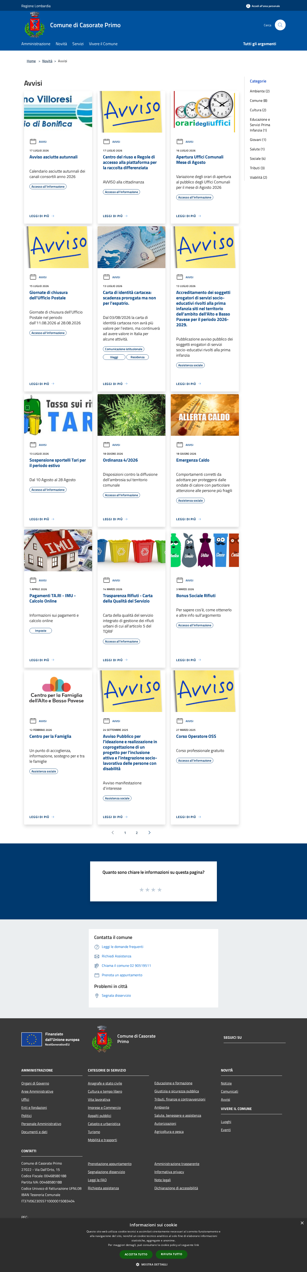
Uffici (25, 1099)
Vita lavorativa (99, 1099)
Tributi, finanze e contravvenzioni (179, 1099)
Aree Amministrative (37, 1091)
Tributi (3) (257, 168)
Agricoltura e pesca (169, 1131)
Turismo (94, 1131)
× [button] (302, 1223)
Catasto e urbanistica (104, 1123)
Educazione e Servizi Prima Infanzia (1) (260, 125)
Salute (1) (257, 149)
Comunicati (229, 1091)
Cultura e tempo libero (105, 1091)
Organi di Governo (35, 1083)
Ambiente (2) (259, 91)
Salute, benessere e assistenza (177, 1115)
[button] (153, 1264)
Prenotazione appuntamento (109, 1163)
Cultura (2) (258, 110)
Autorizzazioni (165, 1123)
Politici (26, 1115)
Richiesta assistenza (103, 1188)
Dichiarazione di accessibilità (176, 1188)
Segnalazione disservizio (106, 1171)
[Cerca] (280, 25)
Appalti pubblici (99, 1115)
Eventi (226, 1129)
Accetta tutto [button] (136, 1254)
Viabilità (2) (258, 177)
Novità (47, 61)
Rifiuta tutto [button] (171, 1254)
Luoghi (226, 1121)
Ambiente (161, 1107)
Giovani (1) (258, 139)
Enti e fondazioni (34, 1107)
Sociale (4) (257, 158)
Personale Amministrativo (41, 1123)
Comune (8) (258, 100)
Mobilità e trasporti (102, 1140)
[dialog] (153, 1245)
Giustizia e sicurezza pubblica (176, 1091)
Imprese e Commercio (104, 1107)
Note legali (162, 1180)
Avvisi (43, 142)
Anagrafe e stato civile (105, 1083)
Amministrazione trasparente (176, 1163)
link (196, 1245)
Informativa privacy (169, 1171)
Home (31, 61)
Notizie (226, 1083)
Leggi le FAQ (97, 1180)
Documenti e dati (34, 1131)
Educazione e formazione (173, 1083)
